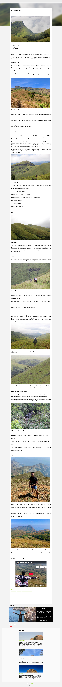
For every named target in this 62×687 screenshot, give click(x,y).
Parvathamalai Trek (22, 656)
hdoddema (33, 685)
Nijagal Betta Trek (22, 640)
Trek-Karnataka (24, 591)
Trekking (29, 591)
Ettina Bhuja (21, 673)
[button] (12, 14)
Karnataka (19, 591)
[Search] (60, 1)
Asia (12, 591)
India (15, 591)
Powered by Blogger (31, 683)
